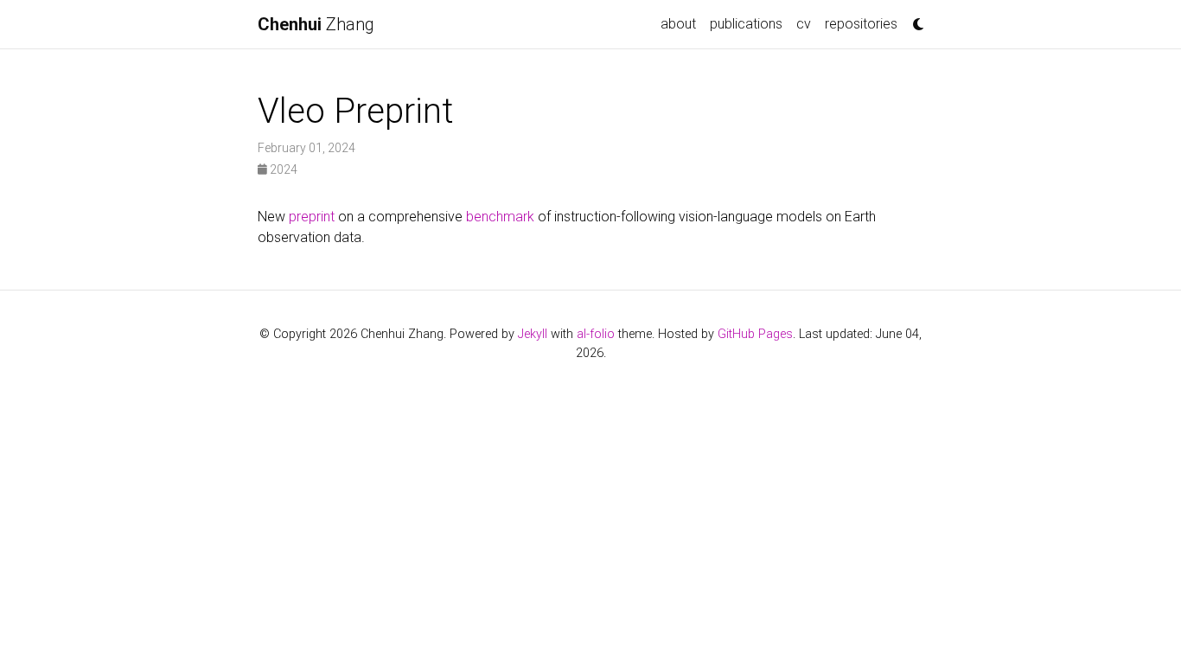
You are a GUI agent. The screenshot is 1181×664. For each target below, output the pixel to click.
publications (746, 24)
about (678, 24)
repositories (861, 24)
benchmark (500, 216)
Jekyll (532, 334)
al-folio (596, 334)
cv (803, 24)
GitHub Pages (755, 334)
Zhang (316, 24)
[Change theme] (913, 19)
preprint (312, 216)
